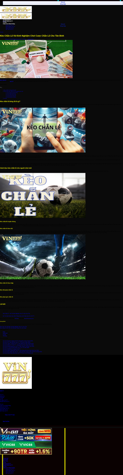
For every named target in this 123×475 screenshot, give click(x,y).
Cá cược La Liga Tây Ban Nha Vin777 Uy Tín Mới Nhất (16, 347)
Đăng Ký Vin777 (10, 25)
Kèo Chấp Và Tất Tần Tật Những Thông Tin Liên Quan (13, 328)
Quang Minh (31, 39)
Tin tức (5, 22)
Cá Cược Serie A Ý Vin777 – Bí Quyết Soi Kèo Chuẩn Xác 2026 (18, 345)
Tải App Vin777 (7, 19)
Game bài (5, 333)
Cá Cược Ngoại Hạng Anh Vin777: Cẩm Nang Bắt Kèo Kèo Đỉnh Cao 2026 (21, 350)
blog (4, 332)
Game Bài (5, 15)
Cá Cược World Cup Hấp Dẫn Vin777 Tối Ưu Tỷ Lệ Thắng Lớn (18, 353)
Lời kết (5, 98)
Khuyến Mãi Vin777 (8, 21)
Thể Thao (5, 17)
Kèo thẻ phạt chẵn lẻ (11, 96)
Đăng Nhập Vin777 (10, 26)
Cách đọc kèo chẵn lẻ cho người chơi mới (13, 91)
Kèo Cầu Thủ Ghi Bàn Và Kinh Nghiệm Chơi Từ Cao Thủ (13, 326)
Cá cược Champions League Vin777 (11, 349)
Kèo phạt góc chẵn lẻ (11, 97)
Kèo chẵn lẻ (3, 80)
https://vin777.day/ (10, 415)
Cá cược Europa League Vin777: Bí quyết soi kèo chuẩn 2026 (18, 341)
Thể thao (1, 32)
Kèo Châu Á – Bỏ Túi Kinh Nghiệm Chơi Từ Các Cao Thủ (16, 313)
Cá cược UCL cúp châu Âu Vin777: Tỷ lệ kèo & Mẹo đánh (16, 342)
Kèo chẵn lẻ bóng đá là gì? (10, 90)
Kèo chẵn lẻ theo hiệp (11, 94)
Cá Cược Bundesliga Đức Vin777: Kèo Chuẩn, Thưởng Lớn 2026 (18, 346)
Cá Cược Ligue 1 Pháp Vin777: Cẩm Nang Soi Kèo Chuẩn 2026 (18, 343)
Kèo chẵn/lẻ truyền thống (12, 92)
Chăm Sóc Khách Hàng (9, 23)
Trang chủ (5, 14)
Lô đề (4, 334)
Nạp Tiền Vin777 (10, 28)
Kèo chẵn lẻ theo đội (11, 93)
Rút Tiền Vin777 (9, 29)
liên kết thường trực (29, 318)
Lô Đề (4, 18)
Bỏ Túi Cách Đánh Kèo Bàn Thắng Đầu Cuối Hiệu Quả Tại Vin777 (18, 316)
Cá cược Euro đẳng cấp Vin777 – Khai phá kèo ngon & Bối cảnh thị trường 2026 (22, 351)
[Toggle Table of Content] (1, 87)
